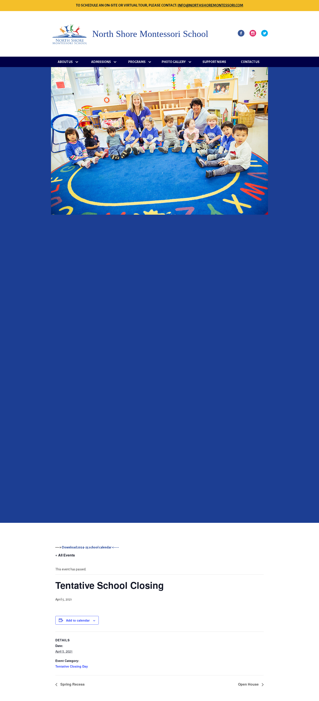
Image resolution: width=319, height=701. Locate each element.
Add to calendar (78, 620)
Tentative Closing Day (71, 666)
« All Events (65, 555)
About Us (65, 62)
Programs (137, 62)
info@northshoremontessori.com (210, 5)
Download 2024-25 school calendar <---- (90, 547)
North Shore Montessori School (150, 34)
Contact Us (250, 62)
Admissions (101, 62)
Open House (249, 684)
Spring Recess (72, 684)
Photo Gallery (174, 62)
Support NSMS (214, 62)
